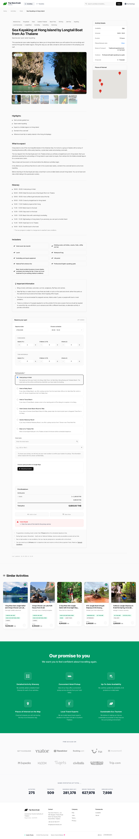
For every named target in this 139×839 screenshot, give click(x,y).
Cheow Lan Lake (10, 615)
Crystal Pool (127, 615)
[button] (110, 43)
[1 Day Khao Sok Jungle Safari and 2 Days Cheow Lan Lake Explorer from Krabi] (15, 592)
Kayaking (76, 21)
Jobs (73, 815)
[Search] (77, 441)
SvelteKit (98, 812)
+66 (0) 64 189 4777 (53, 822)
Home (5, 11)
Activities (13, 11)
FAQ (73, 812)
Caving (8, 620)
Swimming (54, 25)
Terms (73, 818)
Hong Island (26, 21)
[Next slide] (134, 603)
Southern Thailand (42, 21)
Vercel (97, 815)
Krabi (21, 11)
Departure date (19, 326)
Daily (123, 28)
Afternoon (90, 618)
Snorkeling (37, 25)
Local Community (17, 25)
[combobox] (99, 3)
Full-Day (61, 21)
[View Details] (24, 625)
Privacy (74, 820)
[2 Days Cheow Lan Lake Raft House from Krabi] (42, 592)
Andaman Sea (16, 21)
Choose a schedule (55, 326)
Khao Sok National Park (13, 618)
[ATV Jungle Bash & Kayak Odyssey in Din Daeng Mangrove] (96, 592)
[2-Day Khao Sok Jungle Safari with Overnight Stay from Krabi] (69, 592)
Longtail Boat (28, 25)
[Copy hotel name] (81, 441)
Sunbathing (46, 25)
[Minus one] (19, 345)
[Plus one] (35, 345)
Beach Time (53, 21)
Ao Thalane (100, 615)
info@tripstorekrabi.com (55, 824)
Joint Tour (68, 21)
